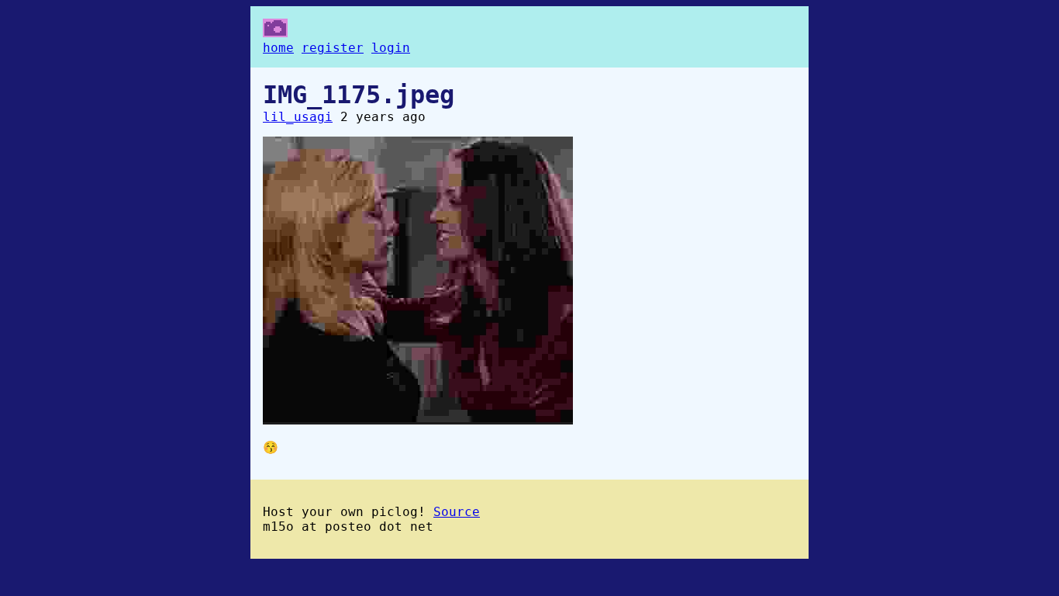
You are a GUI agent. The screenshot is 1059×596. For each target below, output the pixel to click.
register (333, 47)
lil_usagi (298, 116)
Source (456, 511)
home (278, 47)
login (390, 47)
